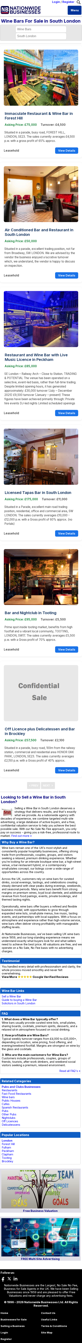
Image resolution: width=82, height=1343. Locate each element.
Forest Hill (8, 1144)
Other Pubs (9, 1114)
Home (4, 1312)
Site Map (46, 1332)
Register (68, 2)
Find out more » (21, 836)
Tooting (7, 1158)
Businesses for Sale (14, 1319)
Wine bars (8, 1097)
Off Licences (10, 1121)
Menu (75, 10)
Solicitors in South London (18, 1003)
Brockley (7, 1161)
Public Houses (11, 1100)
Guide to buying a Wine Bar (19, 1000)
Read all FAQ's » (69, 1071)
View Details (66, 150)
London (7, 1140)
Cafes (6, 1104)
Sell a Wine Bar (11, 996)
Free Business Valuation (40, 1211)
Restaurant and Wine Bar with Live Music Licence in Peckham (36, 357)
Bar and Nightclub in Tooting (30, 613)
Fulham (6, 1147)
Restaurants (9, 1090)
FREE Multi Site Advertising (40, 1259)
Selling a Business (13, 1325)
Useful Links (49, 1319)
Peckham (8, 1151)
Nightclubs (8, 1118)
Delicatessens (11, 1124)
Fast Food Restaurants (16, 1093)
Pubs (5, 1111)
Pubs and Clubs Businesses (21, 1087)
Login (56, 2)
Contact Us (48, 1312)
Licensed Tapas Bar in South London (38, 492)
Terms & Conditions (54, 1325)
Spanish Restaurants (15, 1107)
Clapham (7, 1154)
